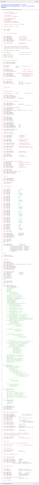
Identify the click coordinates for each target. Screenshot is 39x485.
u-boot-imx (24, 6)
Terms (11, 483)
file (20, 9)
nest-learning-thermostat (14, 4)
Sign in (37, 1)
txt (35, 483)
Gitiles (6, 483)
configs (32, 6)
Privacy (8, 483)
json (37, 483)
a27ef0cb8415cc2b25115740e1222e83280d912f (10, 6)
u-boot (24, 4)
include (28, 6)
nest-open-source (4, 4)
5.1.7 (21, 4)
